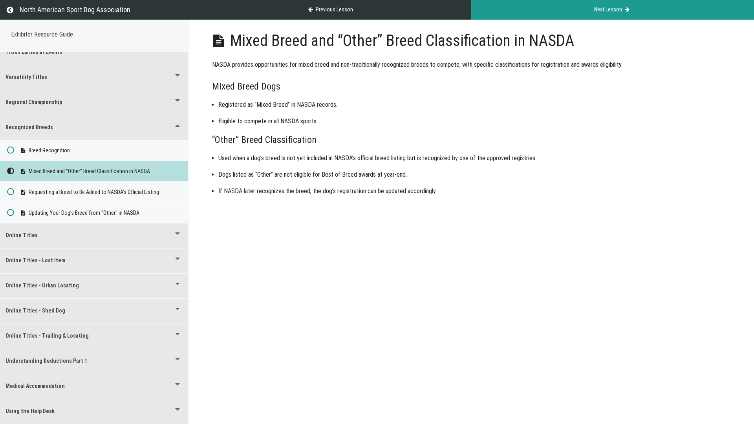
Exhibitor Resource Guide (42, 34)
